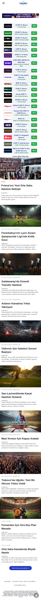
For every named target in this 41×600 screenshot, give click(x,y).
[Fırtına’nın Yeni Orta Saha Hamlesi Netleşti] (20, 168)
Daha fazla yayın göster (20, 568)
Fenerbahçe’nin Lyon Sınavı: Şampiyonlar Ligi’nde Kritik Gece (18, 236)
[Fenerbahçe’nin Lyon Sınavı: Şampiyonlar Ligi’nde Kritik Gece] (20, 216)
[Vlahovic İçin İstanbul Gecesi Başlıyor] (20, 331)
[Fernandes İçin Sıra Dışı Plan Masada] (20, 508)
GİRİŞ (34, 26)
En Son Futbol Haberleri (10, 229)
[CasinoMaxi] (23, 3)
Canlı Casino (6, 521)
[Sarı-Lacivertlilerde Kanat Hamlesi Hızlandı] (20, 376)
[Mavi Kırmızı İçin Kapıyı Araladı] (20, 421)
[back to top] (36, 595)
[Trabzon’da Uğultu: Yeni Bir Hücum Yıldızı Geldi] (20, 463)
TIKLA (34, 33)
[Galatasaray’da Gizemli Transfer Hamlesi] (20, 264)
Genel (3, 181)
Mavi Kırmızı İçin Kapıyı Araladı (20, 438)
